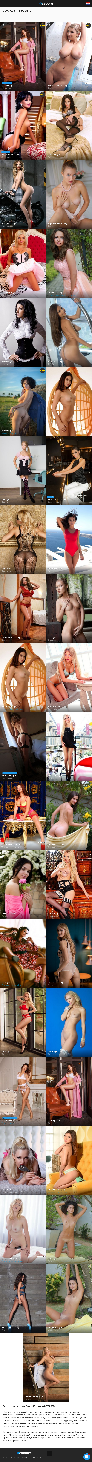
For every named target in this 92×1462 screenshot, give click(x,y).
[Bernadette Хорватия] (69, 56)
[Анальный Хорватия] (23, 194)
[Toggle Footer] (49, 1453)
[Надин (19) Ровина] (23, 56)
